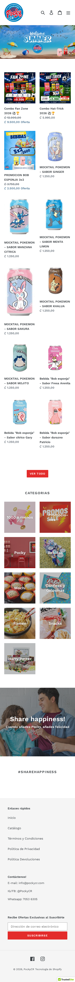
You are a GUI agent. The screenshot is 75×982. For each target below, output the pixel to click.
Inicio (12, 818)
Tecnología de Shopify (48, 969)
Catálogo (14, 828)
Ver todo (37, 473)
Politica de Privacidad (24, 849)
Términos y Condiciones (25, 838)
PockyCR (29, 969)
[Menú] (68, 12)
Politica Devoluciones (24, 859)
